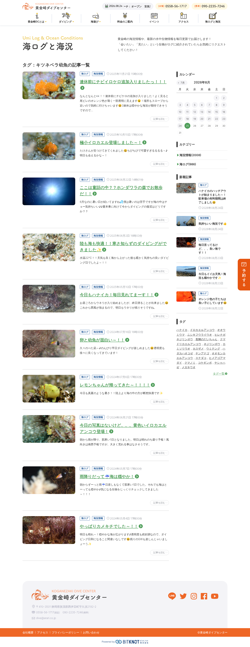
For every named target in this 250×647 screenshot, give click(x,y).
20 (201, 118)
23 (223, 118)
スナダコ (200, 358)
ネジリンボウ (212, 344)
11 (187, 111)
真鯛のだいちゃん (206, 339)
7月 (183, 82)
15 (216, 111)
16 (224, 111)
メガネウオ (188, 367)
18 (187, 118)
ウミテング (213, 348)
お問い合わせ (91, 632)
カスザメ (198, 348)
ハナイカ (181, 330)
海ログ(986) (188, 164)
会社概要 (28, 632)
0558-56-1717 (45, 612)
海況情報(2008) (190, 155)
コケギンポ (205, 362)
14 (209, 111)
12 (194, 111)
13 (202, 111)
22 (216, 118)
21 (209, 118)
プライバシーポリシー (65, 632)
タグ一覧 (219, 373)
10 (180, 111)
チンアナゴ (202, 353)
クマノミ (189, 362)
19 (194, 118)
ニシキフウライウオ (199, 334)
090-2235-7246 (73, 612)
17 (180, 118)
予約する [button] (244, 278)
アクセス (42, 632)
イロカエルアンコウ (202, 330)
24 (180, 125)
